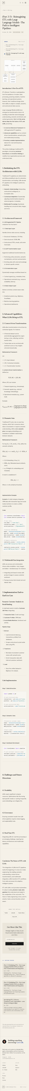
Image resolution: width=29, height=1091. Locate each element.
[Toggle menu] (25, 3)
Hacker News (21, 913)
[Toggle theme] (23, 3)
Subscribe (14, 943)
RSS (16, 1069)
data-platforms (16, 32)
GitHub (4, 1065)
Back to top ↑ (23, 1087)
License (4, 1080)
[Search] (20, 3)
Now (16, 1065)
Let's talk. (20, 1042)
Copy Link (14, 916)
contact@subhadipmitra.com (8, 1058)
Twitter (6, 913)
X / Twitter (4, 1069)
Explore (17, 1067)
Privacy (4, 1075)
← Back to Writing (7, 10)
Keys (3, 1078)
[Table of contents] (1, 545)
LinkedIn (13, 913)
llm (22, 32)
